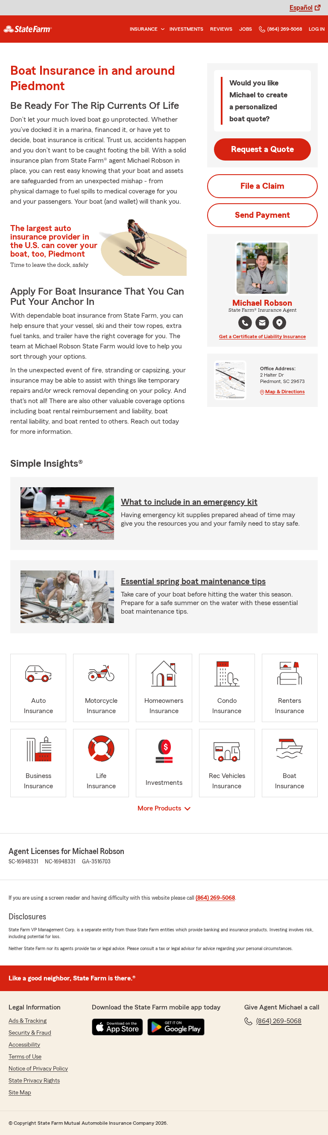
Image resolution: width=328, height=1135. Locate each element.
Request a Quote (262, 149)
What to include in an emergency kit (189, 502)
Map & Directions (285, 391)
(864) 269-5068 (284, 29)
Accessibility (24, 1045)
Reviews (221, 29)
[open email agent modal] (262, 324)
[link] (28, 29)
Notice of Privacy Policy (38, 1069)
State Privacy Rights (34, 1081)
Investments (186, 29)
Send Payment (262, 215)
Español (301, 7)
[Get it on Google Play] (176, 1027)
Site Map (20, 1093)
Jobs (245, 29)
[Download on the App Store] (117, 1027)
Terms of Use (25, 1057)
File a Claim (262, 186)
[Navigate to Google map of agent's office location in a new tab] (279, 323)
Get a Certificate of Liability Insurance (262, 336)
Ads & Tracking (28, 1021)
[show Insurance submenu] (161, 29)
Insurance (144, 29)
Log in (317, 29)
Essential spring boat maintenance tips (193, 581)
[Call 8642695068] (245, 323)
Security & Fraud (30, 1033)
